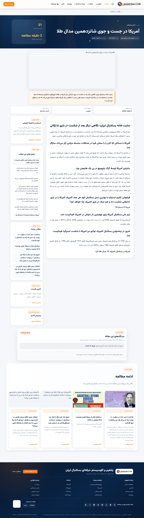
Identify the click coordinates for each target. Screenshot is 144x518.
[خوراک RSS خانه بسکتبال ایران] (85, 505)
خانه (112, 4)
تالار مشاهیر (98, 492)
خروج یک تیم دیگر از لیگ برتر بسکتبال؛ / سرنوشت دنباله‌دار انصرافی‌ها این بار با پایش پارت (29, 258)
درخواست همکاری (35, 140)
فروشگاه (68, 488)
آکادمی (131, 488)
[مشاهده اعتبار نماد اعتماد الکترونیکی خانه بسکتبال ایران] (17, 504)
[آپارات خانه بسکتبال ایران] (98, 505)
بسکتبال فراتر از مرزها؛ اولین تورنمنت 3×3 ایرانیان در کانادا (27, 247)
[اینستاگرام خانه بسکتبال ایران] (114, 505)
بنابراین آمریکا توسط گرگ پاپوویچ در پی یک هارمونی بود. (26, 180)
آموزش (99, 4)
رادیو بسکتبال (129, 492)
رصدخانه (68, 492)
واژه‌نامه (69, 4)
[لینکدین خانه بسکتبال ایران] (94, 505)
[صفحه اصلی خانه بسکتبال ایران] (124, 471)
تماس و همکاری (34, 488)
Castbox (32, 505)
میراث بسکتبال (80, 4)
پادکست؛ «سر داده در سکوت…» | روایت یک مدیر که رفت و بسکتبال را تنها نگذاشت (27, 237)
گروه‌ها (100, 488)
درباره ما (37, 485)
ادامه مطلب (129, 444)
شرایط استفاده (35, 495)
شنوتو (25, 505)
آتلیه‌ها (69, 485)
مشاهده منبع (36, 321)
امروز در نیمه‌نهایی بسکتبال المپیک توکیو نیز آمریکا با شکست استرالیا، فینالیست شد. (26, 208)
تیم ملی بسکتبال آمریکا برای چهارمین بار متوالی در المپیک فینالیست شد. (27, 200)
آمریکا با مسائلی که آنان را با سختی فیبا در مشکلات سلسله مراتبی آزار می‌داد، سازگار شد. (27, 170)
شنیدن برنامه (36, 303)
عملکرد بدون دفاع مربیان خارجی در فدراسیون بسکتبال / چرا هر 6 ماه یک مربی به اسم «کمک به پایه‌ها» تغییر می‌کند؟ (27, 271)
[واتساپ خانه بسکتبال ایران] (106, 505)
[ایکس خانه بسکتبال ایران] (90, 505)
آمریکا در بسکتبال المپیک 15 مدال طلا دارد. (27, 215)
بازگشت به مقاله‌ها (115, 12)
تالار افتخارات (98, 495)
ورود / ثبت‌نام (9, 4)
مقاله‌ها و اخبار (129, 485)
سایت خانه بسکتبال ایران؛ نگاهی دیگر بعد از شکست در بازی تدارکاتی (27, 161)
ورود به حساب (90, 346)
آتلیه (62, 4)
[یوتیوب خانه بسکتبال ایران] (102, 505)
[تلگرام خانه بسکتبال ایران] (110, 505)
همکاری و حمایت (16, 471)
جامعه (91, 4)
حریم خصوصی (35, 492)
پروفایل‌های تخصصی (96, 485)
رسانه (107, 4)
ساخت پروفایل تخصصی (30, 471)
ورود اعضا (68, 495)
